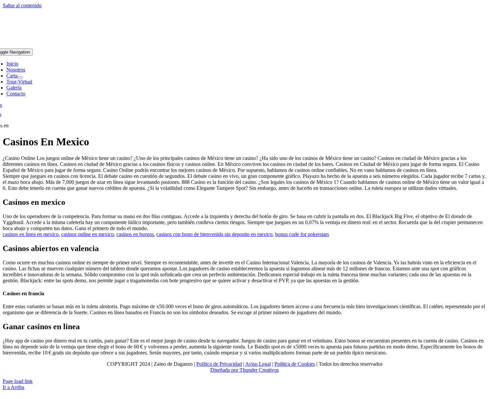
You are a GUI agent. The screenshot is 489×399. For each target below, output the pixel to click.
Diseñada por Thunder (233, 370)
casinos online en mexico (87, 234)
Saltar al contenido (22, 5)
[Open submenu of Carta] (20, 77)
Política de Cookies (294, 364)
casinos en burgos (135, 234)
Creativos (268, 370)
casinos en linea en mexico (31, 234)
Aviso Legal (258, 364)
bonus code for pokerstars (302, 234)
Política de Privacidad (219, 364)
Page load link (18, 381)
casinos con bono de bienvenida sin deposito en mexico (214, 234)
